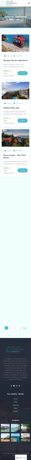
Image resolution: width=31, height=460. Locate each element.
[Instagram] (17, 386)
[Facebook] (11, 386)
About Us (15, 405)
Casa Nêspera (9, 304)
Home (15, 399)
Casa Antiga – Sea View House (14, 208)
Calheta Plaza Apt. (11, 107)
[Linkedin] (19, 386)
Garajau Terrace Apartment (15, 60)
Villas (15, 402)
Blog (15, 408)
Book (23, 73)
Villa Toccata (9, 256)
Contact (15, 411)
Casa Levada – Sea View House (14, 156)
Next (24, 328)
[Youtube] (14, 386)
